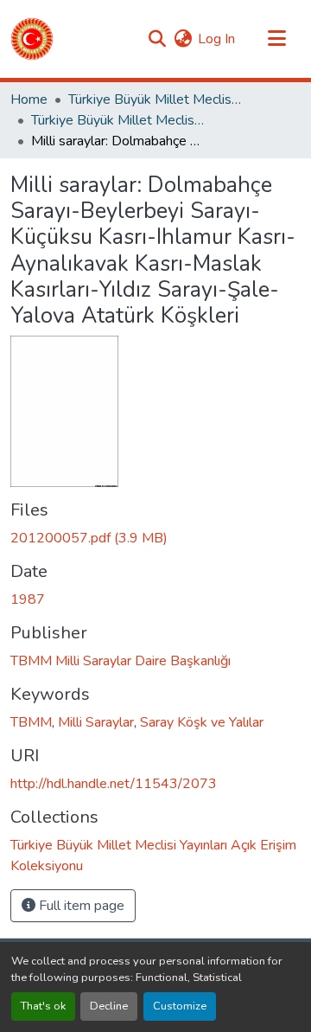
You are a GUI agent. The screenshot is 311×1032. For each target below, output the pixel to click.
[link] (155, 538)
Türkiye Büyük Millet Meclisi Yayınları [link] (154, 99)
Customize (179, 1006)
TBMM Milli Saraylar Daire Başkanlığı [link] (120, 660)
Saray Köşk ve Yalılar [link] (201, 722)
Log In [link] (216, 38)
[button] (32, 39)
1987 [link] (27, 599)
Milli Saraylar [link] (96, 722)
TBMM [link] (31, 722)
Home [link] (29, 99)
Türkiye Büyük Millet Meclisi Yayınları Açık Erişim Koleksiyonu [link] (117, 120)
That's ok (43, 1006)
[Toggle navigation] (276, 38)
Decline (109, 1006)
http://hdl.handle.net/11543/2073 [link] (113, 783)
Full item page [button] (79, 905)
